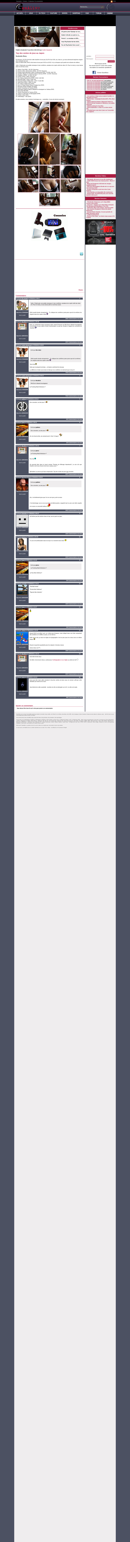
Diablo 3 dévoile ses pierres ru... (70, 35)
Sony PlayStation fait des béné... (70, 41)
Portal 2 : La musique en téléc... (70, 38)
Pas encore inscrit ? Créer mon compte (100, 65)
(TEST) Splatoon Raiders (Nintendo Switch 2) (100, 101)
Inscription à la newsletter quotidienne (101, 67)
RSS (114, 1)
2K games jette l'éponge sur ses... (71, 31)
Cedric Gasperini (47, 50)
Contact (25, 1)
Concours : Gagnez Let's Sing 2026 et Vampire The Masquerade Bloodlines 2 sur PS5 (100, 205)
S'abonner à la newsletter (35, 1)
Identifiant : (89, 56)
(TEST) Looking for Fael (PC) (95, 106)
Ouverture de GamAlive (94, 82)
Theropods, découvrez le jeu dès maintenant (100, 179)
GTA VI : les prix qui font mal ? (95, 80)
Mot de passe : (90, 58)
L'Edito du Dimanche (93, 214)
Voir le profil (22, 315)
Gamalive (19, 1)
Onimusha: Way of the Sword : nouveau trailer (100, 207)
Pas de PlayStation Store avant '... (71, 45)
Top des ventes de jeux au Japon (30, 53)
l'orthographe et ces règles (60, 660)
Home (81, 290)
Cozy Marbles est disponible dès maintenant (100, 192)
